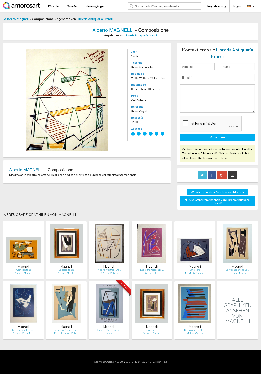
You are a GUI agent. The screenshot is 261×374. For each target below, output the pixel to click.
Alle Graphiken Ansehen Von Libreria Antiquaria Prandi (219, 201)
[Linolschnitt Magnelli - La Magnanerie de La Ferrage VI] (237, 244)
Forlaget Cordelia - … (23, 333)
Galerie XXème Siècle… (109, 329)
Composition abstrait (195, 329)
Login (237, 6)
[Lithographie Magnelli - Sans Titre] (194, 244)
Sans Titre (195, 269)
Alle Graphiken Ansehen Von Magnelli (220, 192)
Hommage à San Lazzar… (66, 329)
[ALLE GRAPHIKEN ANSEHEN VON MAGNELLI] (237, 335)
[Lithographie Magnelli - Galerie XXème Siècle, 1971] (109, 304)
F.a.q (165, 361)
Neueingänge (94, 6)
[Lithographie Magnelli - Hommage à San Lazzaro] (66, 304)
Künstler (54, 6)
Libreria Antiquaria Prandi (94, 19)
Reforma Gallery (109, 273)
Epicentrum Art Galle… (66, 333)
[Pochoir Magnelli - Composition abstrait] (194, 304)
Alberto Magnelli (16, 19)
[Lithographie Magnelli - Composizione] (23, 244)
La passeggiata (66, 269)
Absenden (217, 137)
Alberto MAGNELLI (113, 29)
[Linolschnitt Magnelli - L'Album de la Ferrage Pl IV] (23, 304)
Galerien (72, 6)
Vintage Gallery (195, 333)
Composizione (23, 269)
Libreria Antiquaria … (195, 273)
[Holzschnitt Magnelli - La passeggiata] (66, 244)
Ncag (109, 333)
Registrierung (216, 6)
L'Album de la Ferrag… (23, 329)
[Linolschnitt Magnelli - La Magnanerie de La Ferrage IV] (151, 244)
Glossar (157, 361)
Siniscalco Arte (151, 273)
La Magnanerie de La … (152, 269)
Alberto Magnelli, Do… (109, 269)
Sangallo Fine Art (23, 273)
